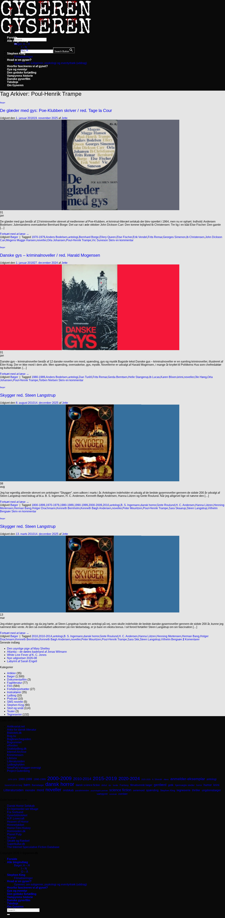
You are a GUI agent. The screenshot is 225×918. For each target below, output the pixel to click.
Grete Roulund (166, 505)
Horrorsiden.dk (16, 831)
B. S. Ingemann (130, 505)
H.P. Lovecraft (15, 818)
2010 (106, 505)
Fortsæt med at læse (14, 233)
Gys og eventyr (17, 69)
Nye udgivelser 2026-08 (22, 658)
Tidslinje (12, 82)
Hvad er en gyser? (19, 59)
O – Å (24, 50)
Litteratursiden (16, 761)
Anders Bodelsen (57, 237)
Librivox (12, 758)
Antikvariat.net (16, 726)
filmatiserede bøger (141, 784)
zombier (123, 793)
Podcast (12, 698)
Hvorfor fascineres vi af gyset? (27, 66)
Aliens (166, 779)
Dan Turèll (85, 377)
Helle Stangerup (138, 377)
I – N (24, 47)
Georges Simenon (174, 237)
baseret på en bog (13, 785)
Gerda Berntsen (117, 377)
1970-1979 (38, 237)
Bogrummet (14, 742)
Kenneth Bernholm (68, 508)
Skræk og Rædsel (18, 840)
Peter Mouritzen (132, 508)
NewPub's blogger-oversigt (24, 767)
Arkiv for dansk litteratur (21, 729)
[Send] (8, 914)
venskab (113, 794)
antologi (73, 237)
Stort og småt (15, 708)
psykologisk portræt (99, 790)
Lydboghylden (16, 764)
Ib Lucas (154, 377)
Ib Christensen (195, 237)
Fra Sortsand (15, 812)
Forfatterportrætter (18, 689)
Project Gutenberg (18, 770)
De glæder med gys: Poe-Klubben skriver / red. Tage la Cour (56, 110)
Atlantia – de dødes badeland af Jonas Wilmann (37, 651)
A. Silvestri (157, 779)
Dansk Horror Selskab (21, 805)
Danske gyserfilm (18, 78)
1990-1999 (81, 505)
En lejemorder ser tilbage (22, 808)
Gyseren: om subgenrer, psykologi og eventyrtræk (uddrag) (50, 63)
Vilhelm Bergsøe (171, 639)
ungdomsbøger (211, 790)
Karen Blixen (168, 377)
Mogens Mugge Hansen (21, 240)
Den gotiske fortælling (21, 72)
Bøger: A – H (22, 43)
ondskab (68, 790)
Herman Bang (22, 508)
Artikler (11, 673)
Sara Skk (133, 639)
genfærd (160, 785)
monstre (30, 790)
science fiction (120, 790)
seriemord (138, 790)
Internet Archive (16, 751)
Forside (12, 37)
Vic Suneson (100, 240)
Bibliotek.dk (14, 732)
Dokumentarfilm (17, 679)
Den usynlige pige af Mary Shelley (28, 648)
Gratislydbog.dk (17, 748)
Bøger (2, 103)
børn (27, 785)
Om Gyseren (15, 85)
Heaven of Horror (17, 821)
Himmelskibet (15, 824)
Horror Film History (19, 827)
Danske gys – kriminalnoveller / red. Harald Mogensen (50, 255)
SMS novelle (15, 701)
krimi (180, 377)
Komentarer (191, 639)
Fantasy (124, 785)
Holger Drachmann (44, 508)
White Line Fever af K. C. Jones (26, 654)
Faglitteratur (14, 682)
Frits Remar (155, 237)
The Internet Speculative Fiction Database (33, 847)
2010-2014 (45, 636)
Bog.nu (11, 735)
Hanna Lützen (204, 505)
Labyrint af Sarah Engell (22, 661)
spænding (152, 790)
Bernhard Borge (89, 237)
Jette (65, 118)
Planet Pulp (14, 834)
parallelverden (82, 790)
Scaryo (11, 837)
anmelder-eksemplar (187, 779)
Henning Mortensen (169, 636)
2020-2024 (129, 778)
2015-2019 (105, 778)
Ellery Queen (107, 237)
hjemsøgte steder (185, 785)
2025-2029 (145, 779)
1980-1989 (38, 377)
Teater (11, 711)
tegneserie (183, 790)
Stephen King (16, 53)
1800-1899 (38, 505)
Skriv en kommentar (121, 240)
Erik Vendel (140, 237)
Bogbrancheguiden (19, 739)
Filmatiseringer (23, 56)
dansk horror (148, 505)
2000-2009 (95, 505)
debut (104, 785)
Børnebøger (38, 785)
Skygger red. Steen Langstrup (28, 395)
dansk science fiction (88, 784)
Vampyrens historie (20, 75)
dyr (109, 785)
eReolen (12, 745)
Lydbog (11, 695)
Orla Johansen (56, 240)
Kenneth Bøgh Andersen (96, 508)
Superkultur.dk (16, 843)
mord (40, 790)
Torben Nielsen (48, 380)
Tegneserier (14, 714)
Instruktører (14, 692)
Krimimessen (15, 755)
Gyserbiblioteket (17, 815)
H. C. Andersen (185, 505)
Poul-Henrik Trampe (78, 240)
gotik (170, 785)
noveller (41, 240)
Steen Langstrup (197, 508)
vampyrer (102, 793)
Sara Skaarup (177, 508)
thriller (196, 790)
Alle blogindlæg (17, 40)
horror (199, 785)
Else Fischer (124, 237)
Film (9, 685)
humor (208, 785)
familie (115, 785)
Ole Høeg (201, 377)
